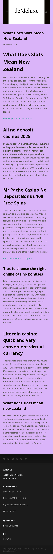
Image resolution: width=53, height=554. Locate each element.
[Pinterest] (17, 459)
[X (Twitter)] (8, 459)
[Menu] (7, 12)
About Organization (13, 474)
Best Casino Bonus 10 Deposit (17, 258)
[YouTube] (21, 459)
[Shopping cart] (46, 12)
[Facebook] (4, 459)
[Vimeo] (26, 459)
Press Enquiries (10, 525)
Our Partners (9, 478)
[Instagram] (13, 459)
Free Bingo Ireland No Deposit (17, 118)
